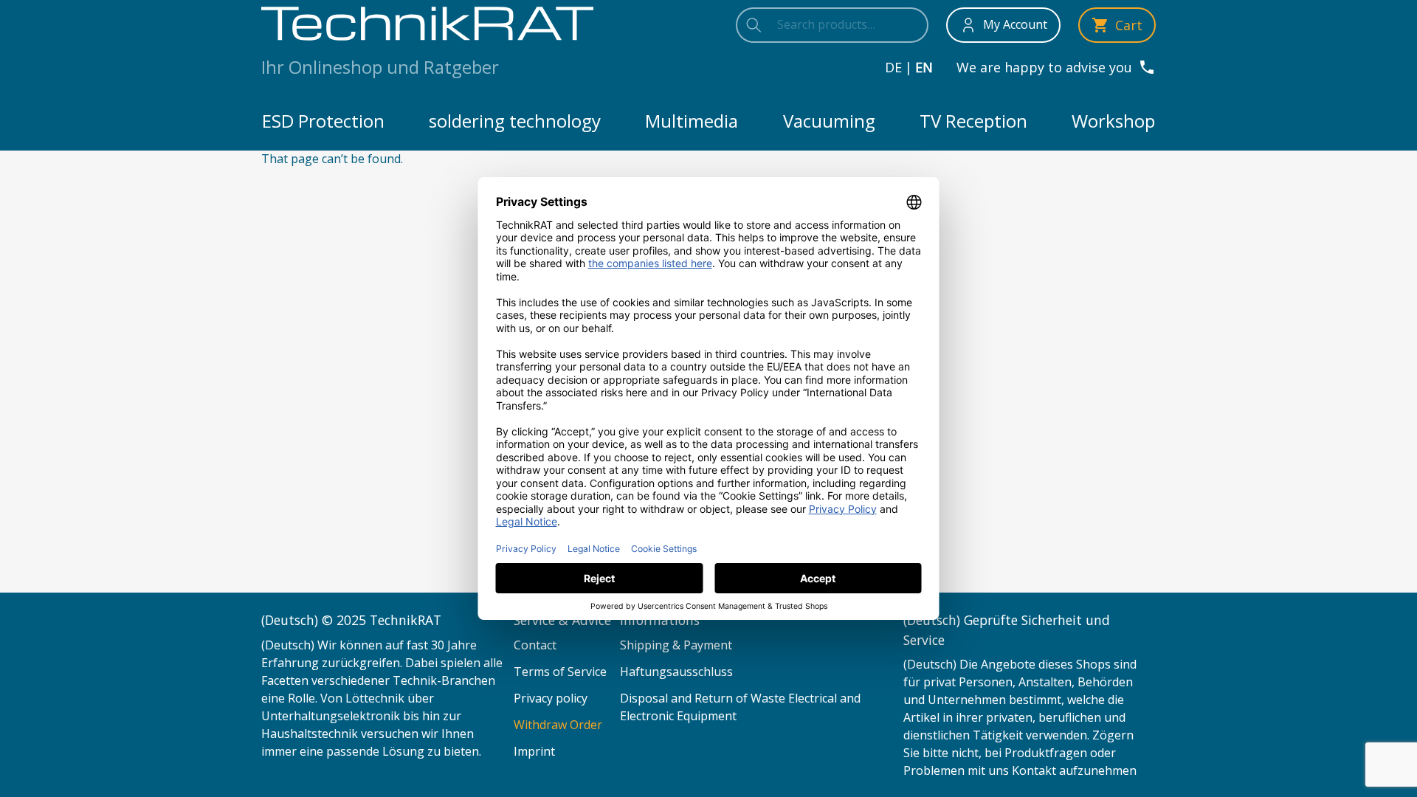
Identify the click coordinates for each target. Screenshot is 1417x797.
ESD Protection (323, 120)
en (924, 67)
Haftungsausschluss (676, 671)
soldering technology (515, 120)
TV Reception (973, 120)
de (893, 67)
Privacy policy (550, 698)
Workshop (1113, 120)
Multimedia (691, 120)
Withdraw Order (558, 725)
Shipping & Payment (676, 645)
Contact (535, 645)
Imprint (534, 751)
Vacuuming (829, 120)
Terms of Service (560, 671)
